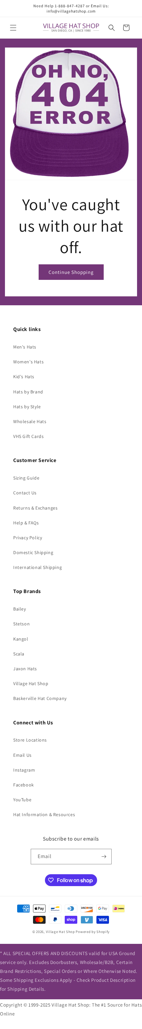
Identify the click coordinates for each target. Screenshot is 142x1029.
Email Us (22, 755)
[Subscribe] (104, 856)
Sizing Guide (26, 478)
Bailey (19, 609)
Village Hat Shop (31, 683)
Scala (18, 654)
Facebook (23, 785)
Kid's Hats (23, 377)
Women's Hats (28, 362)
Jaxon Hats (25, 669)
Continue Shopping (71, 272)
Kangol (20, 639)
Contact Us (25, 493)
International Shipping (37, 567)
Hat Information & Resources (44, 814)
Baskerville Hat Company (40, 698)
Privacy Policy (27, 538)
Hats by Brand (28, 392)
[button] (13, 27)
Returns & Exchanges (35, 508)
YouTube (22, 800)
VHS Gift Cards (28, 436)
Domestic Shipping (33, 552)
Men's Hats (24, 347)
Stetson (21, 624)
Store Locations (30, 740)
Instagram (24, 770)
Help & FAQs (26, 523)
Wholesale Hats (29, 421)
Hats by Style (27, 407)
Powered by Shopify (93, 931)
